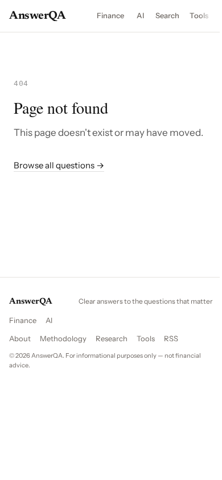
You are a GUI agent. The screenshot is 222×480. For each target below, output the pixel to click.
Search (167, 15)
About (20, 338)
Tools (199, 15)
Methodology (63, 338)
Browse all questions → (59, 165)
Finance (110, 15)
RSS (171, 338)
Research (112, 338)
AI (140, 15)
